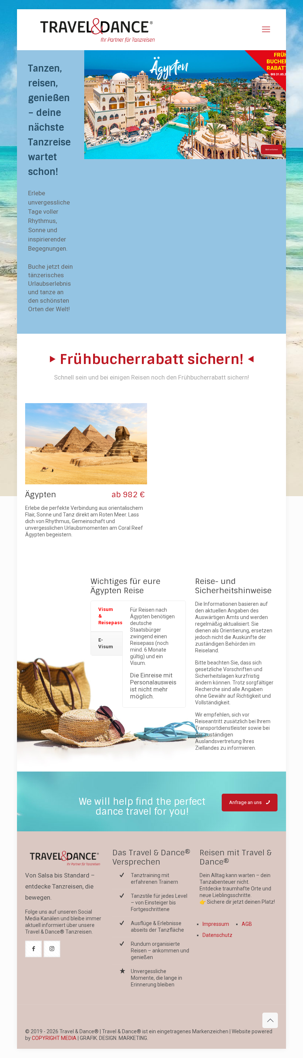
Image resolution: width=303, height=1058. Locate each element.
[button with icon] (33, 949)
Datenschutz (217, 935)
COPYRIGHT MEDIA (54, 1038)
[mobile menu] (266, 29)
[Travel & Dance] (96, 29)
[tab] (106, 616)
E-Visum (105, 643)
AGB (247, 924)
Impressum (215, 924)
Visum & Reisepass (110, 616)
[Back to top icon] (270, 1020)
